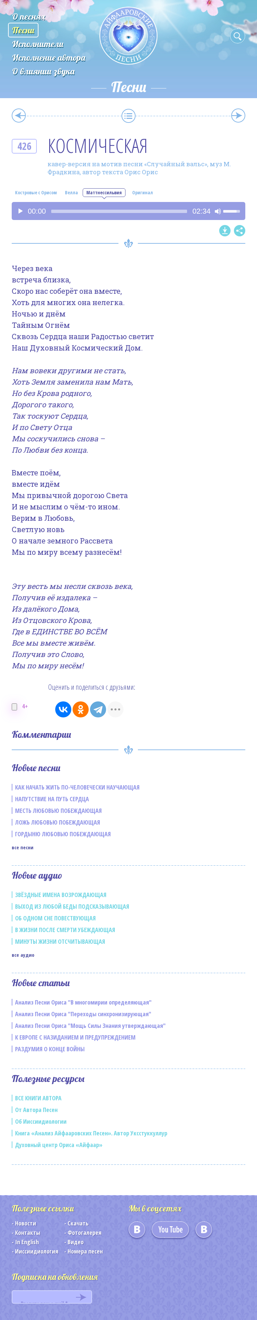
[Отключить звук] (218, 211)
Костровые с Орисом (36, 192)
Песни (23, 30)
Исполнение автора (48, 57)
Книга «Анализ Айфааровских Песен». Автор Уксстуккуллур (91, 1133)
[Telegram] (98, 709)
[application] (128, 211)
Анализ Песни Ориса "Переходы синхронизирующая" (83, 1014)
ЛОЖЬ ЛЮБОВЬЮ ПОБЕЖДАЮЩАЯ (57, 822)
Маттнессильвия (104, 192)
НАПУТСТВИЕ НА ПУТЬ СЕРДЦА (52, 799)
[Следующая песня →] (238, 115)
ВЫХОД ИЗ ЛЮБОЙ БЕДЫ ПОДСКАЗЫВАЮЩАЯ (72, 906)
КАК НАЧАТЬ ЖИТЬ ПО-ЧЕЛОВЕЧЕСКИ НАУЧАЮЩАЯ (77, 787)
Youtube (170, 1232)
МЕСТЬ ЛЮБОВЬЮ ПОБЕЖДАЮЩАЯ (58, 810)
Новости (25, 1223)
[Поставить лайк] (14, 706)
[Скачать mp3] (225, 230)
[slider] (119, 211)
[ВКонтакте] (63, 709)
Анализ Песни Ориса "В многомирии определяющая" (83, 1002)
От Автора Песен (36, 1109)
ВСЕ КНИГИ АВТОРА (38, 1098)
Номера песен (85, 1251)
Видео (76, 1242)
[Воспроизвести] (20, 211)
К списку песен (128, 116)
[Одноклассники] (81, 709)
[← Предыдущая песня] (19, 115)
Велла (71, 192)
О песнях (28, 16)
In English (27, 1242)
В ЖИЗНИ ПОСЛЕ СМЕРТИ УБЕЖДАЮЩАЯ (65, 929)
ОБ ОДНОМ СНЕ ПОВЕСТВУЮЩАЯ (55, 918)
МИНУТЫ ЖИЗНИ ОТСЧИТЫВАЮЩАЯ (60, 941)
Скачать (78, 1223)
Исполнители (38, 43)
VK (136, 1232)
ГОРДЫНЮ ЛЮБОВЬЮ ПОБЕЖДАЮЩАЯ (63, 834)
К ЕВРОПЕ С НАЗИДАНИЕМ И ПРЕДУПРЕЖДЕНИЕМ (75, 1037)
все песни (22, 847)
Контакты (27, 1233)
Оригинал (142, 192)
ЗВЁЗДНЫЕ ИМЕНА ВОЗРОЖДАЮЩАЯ (60, 894)
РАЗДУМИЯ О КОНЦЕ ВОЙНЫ (50, 1049)
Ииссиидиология (36, 1251)
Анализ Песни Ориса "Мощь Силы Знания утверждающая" (90, 1025)
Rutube (203, 1232)
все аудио (23, 954)
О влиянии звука (43, 71)
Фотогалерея (84, 1233)
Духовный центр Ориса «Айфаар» (58, 1144)
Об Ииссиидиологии (41, 1121)
